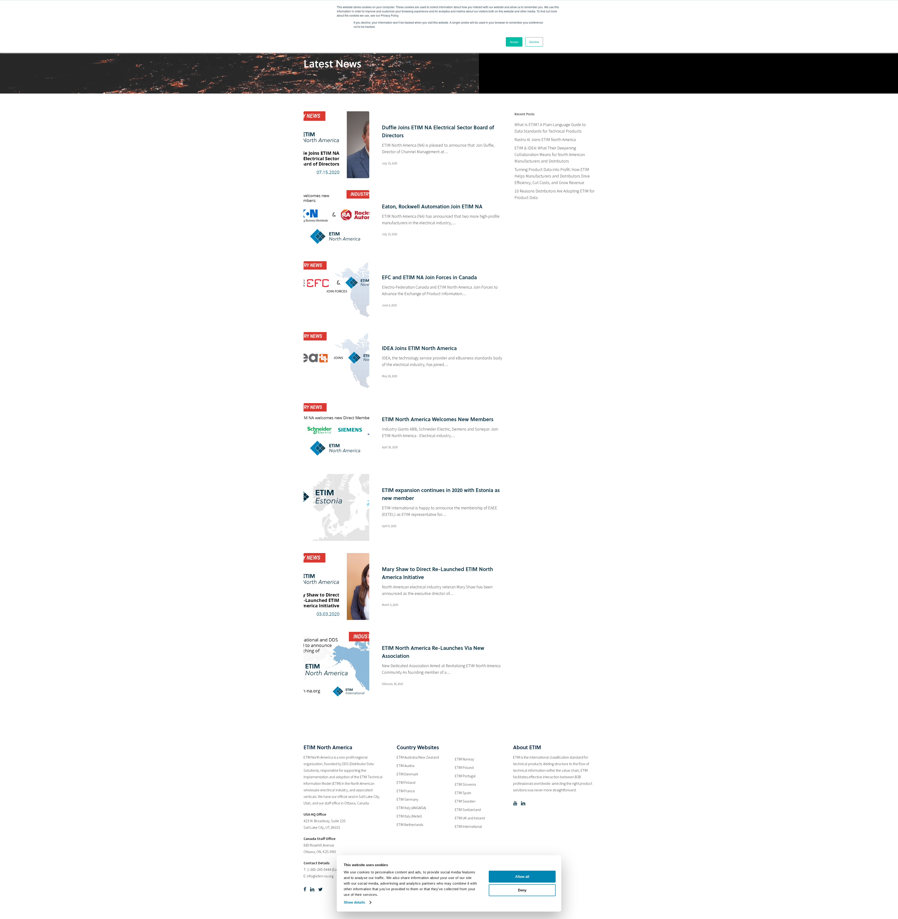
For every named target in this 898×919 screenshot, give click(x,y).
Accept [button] (514, 42)
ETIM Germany (407, 799)
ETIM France (406, 791)
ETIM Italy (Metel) (409, 816)
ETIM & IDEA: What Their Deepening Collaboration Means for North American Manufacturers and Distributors (549, 154)
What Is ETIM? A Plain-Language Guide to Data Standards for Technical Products (550, 128)
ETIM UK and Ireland (470, 818)
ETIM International (468, 826)
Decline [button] (534, 42)
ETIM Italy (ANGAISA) (411, 807)
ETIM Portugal (465, 776)
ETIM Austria (405, 765)
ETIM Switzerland (468, 809)
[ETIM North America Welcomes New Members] (336, 432)
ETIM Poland (464, 767)
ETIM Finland (406, 782)
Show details (354, 902)
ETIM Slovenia (465, 784)
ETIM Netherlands (410, 824)
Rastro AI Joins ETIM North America (545, 139)
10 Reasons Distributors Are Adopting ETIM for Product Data (554, 194)
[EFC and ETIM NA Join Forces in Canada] (336, 290)
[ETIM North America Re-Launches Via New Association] (336, 665)
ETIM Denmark (407, 774)
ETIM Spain (463, 792)
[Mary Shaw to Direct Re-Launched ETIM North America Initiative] (336, 586)
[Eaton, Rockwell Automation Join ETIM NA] (336, 219)
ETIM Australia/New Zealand (418, 757)
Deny (522, 890)
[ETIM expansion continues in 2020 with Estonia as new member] (336, 507)
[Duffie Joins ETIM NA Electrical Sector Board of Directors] (336, 144)
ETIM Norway (464, 759)
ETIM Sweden (465, 801)
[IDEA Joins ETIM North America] (336, 361)
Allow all (522, 877)
